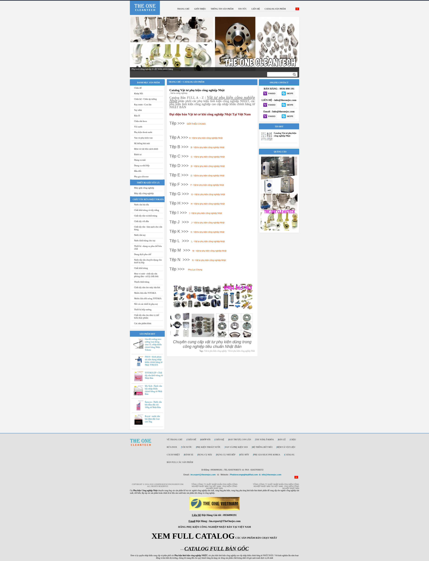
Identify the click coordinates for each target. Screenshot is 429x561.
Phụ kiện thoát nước (143, 132)
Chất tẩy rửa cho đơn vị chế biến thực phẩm (146, 316)
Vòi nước (138, 126)
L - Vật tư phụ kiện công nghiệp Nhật (208, 241)
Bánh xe (138, 154)
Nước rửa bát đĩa (141, 204)
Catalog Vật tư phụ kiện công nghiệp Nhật (197, 90)
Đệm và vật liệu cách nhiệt (146, 149)
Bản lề (137, 115)
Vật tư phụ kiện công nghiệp (215, 351)
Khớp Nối (138, 93)
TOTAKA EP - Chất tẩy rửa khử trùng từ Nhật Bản (154, 375)
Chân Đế (191, 439)
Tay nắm (138, 110)
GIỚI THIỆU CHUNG (196, 124)
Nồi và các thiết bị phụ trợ (146, 304)
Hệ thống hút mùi (142, 143)
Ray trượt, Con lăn (240, 439)
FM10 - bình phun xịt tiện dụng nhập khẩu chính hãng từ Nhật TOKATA (153, 360)
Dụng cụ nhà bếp (141, 165)
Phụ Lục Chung (195, 269)
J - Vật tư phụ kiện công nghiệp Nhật (207, 222)
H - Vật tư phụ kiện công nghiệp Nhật (208, 204)
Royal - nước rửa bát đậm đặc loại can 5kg (152, 419)
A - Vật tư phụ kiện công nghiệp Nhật (206, 138)
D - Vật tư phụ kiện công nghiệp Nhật (208, 166)
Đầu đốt (137, 171)
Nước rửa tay (140, 235)
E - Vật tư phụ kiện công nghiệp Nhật (207, 175)
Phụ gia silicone (141, 176)
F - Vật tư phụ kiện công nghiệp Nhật (207, 185)
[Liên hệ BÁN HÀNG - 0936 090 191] (270, 93)
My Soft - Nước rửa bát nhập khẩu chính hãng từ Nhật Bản (153, 390)
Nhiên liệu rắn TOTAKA (145, 293)
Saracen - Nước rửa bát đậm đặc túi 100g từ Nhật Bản (153, 405)
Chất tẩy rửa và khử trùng (145, 215)
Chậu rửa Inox (140, 121)
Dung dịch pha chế (142, 254)
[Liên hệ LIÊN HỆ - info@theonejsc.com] (270, 105)
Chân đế (138, 88)
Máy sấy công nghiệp (144, 193)
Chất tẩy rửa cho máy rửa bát (147, 287)
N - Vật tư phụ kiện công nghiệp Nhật (209, 260)
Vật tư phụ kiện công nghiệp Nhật (241, 351)
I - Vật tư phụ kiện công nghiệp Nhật (205, 213)
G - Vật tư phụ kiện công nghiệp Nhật (208, 194)
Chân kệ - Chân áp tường (145, 99)
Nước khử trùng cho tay (145, 240)
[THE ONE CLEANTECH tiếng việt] (297, 9)
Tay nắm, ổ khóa (264, 439)
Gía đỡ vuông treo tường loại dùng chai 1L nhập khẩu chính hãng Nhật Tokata (153, 344)
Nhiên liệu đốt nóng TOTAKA (147, 298)
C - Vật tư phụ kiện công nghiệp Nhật (208, 157)
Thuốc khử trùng (141, 282)
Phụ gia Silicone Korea (266, 455)
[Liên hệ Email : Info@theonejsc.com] (270, 116)
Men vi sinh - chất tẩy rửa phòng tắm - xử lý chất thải (146, 275)
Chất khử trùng (141, 268)
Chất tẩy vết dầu (141, 221)
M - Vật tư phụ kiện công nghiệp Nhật (210, 251)
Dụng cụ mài (140, 160)
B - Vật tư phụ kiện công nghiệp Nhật (207, 147)
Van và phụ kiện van (143, 138)
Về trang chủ (174, 439)
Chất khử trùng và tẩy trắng (146, 210)
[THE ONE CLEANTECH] (143, 6)
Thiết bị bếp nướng (142, 309)
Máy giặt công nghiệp (144, 188)
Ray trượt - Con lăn (142, 104)
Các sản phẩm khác (142, 323)
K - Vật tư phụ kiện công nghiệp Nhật (207, 232)
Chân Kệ (219, 439)
